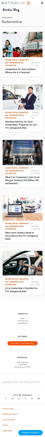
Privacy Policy (8, 408)
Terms (5, 425)
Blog (21, 63)
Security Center (9, 419)
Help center (7, 430)
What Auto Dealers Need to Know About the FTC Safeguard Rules (21, 235)
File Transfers (11, 63)
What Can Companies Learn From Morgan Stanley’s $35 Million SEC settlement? (22, 180)
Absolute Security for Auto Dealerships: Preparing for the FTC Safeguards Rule (21, 124)
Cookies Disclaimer (10, 414)
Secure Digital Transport (17, 60)
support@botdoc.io (22, 323)
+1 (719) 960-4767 (22, 321)
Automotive (10, 65)
